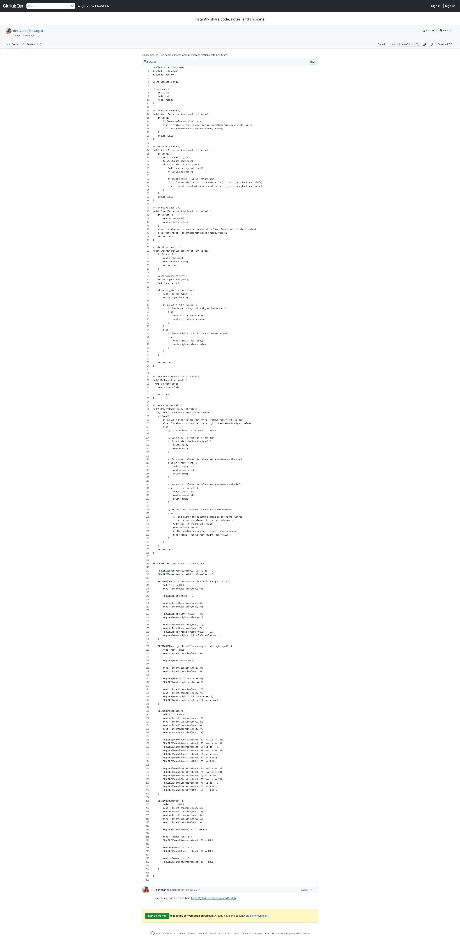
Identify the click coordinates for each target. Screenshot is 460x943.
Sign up (450, 6)
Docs (236, 933)
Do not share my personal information (291, 933)
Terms (182, 933)
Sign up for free (157, 915)
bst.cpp (36, 31)
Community (225, 933)
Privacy (192, 933)
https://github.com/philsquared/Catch (213, 898)
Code (15, 44)
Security (203, 933)
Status (213, 933)
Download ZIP (445, 44)
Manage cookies (261, 933)
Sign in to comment (257, 915)
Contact (246, 933)
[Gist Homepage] (13, 6)
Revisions (34, 44)
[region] (230, 474)
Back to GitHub (100, 6)
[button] (424, 44)
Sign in (436, 6)
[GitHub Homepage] (152, 933)
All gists (83, 6)
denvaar (20, 31)
